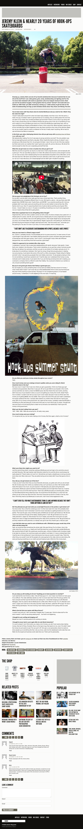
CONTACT (79, 5)
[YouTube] (75, 2)
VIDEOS (63, 5)
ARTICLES (50, 5)
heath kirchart (31, 650)
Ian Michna (18, 29)
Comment (4, 787)
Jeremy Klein (68, 650)
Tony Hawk (20, 653)
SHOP (74, 5)
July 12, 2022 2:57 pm (14, 766)
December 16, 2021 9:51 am (16, 756)
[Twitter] (69, 2)
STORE (47, 817)
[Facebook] (67, 2)
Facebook (12, 644)
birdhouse (21, 650)
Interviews (58, 650)
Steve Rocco (11, 653)
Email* (3, 803)
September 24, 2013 (8, 29)
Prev (6, 737)
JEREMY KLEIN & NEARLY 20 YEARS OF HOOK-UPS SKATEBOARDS (37, 23)
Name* (4, 799)
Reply (10, 750)
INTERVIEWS (57, 5)
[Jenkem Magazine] (13, 3)
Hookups (40, 650)
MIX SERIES (69, 5)
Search (3, 821)
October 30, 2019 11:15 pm (15, 743)
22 (34, 29)
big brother (11, 650)
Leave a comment (7, 785)
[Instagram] (72, 2)
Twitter (17, 646)
